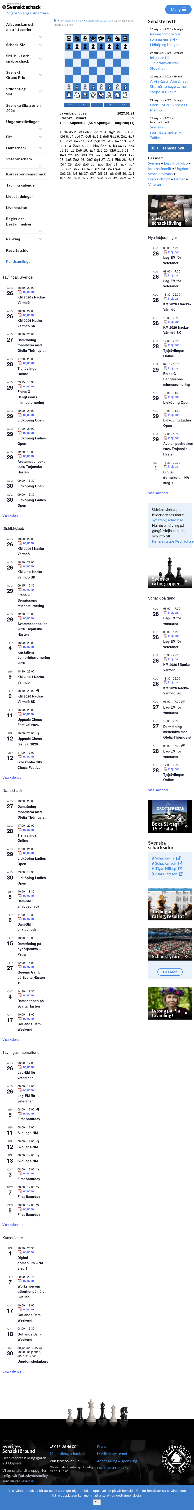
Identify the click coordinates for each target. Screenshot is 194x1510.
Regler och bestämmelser (19, 221)
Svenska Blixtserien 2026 (23, 108)
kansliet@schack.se (69, 1453)
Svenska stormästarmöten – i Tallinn (166, 132)
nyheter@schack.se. (168, 520)
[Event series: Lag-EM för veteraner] (183, 701)
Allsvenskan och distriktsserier (20, 27)
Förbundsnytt (159, 179)
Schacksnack (165, 863)
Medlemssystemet (112, 1453)
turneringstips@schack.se (173, 541)
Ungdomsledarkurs (33, 1361)
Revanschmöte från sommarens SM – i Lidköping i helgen (165, 39)
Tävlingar (65, 20)
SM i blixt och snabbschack (17, 58)
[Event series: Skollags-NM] (37, 1141)
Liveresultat (17, 207)
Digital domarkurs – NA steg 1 (30, 1263)
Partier (78, 20)
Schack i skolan (160, 173)
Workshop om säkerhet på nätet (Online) (32, 1291)
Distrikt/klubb (176, 163)
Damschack (16, 147)
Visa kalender (12, 515)
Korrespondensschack (26, 174)
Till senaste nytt (169, 148)
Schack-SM (16, 44)
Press (101, 1446)
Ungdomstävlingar (22, 121)
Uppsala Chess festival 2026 (30, 741)
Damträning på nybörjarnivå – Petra (29, 949)
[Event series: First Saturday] (37, 1109)
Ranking (13, 239)
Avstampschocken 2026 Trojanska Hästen (33, 466)
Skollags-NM (28, 1132)
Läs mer (170, 972)
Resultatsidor (18, 250)
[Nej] (188, 1497)
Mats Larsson (165, 874)
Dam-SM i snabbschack (28, 903)
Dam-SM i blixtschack (27, 927)
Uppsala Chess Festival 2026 (30, 722)
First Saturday (29, 1118)
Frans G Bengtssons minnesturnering (31, 396)
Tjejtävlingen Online (28, 838)
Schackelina (164, 858)
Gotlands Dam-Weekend (30, 1026)
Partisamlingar (19, 261)
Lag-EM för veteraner (26, 1075)
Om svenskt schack (112, 1468)
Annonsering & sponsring (117, 1461)
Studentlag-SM (16, 91)
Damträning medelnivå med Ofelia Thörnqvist (32, 345)
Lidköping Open (31, 420)
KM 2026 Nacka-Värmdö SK (176, 330)
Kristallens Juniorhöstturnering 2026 (34, 657)
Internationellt (159, 168)
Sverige (154, 163)
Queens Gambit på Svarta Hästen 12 (31, 977)
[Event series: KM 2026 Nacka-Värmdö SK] (37, 691)
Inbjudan (28, 291)
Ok (97, 1502)
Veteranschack (19, 159)
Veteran (154, 184)
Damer (179, 179)
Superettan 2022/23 (98, 20)
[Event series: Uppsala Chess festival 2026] (37, 733)
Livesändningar (19, 196)
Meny (176, 9)
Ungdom (182, 168)
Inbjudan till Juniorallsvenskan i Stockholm (165, 62)
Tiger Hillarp (165, 868)
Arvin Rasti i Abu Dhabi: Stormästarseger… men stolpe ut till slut (169, 86)
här (30, 1481)
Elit (9, 136)
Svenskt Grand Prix (15, 75)
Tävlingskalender (21, 185)
